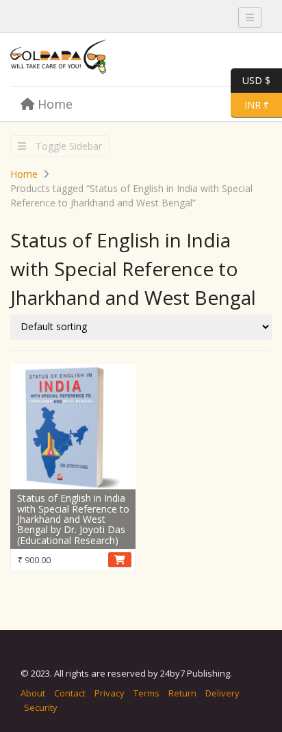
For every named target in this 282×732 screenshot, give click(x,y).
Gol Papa (113, 60)
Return (182, 693)
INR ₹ (250, 103)
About (33, 693)
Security (40, 707)
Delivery (222, 693)
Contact (70, 693)
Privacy (109, 693)
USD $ (256, 79)
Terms (146, 693)
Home (53, 104)
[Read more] (119, 559)
